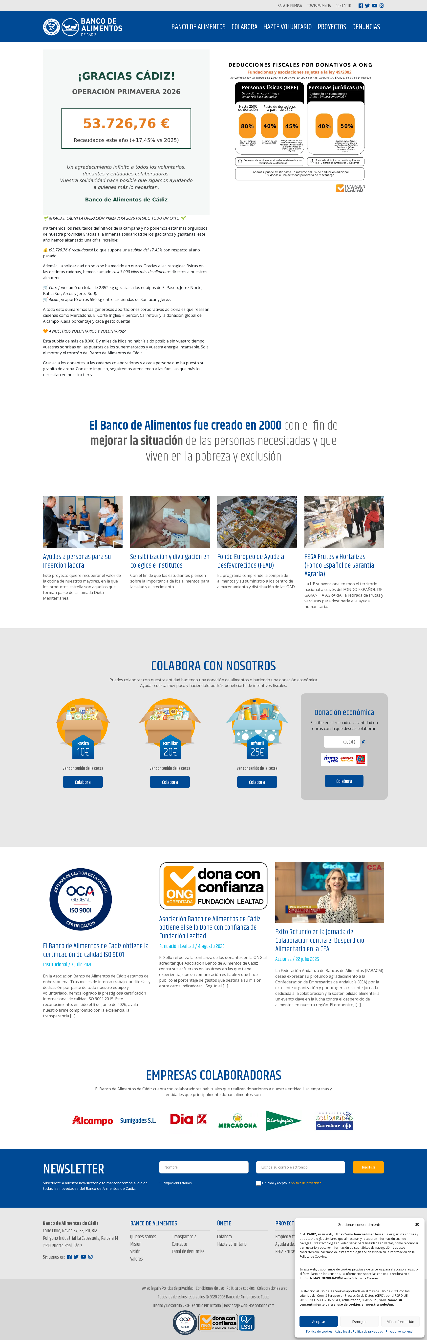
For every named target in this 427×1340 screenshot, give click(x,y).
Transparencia (319, 6)
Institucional (55, 965)
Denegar (359, 1321)
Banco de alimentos (198, 27)
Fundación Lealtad (176, 946)
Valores (136, 1259)
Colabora (244, 27)
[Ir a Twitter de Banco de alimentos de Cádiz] (367, 5)
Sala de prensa (290, 6)
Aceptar (318, 1321)
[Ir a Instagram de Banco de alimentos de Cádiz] (382, 5)
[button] (417, 1224)
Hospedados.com (261, 1305)
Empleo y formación (292, 1237)
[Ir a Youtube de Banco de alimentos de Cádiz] (375, 5)
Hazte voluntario (287, 27)
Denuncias (366, 27)
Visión (135, 1252)
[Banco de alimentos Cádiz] (84, 27)
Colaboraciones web (272, 1288)
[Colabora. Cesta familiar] (170, 723)
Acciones (283, 959)
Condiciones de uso (210, 1288)
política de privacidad (306, 1183)
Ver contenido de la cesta (83, 768)
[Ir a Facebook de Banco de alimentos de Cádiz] (361, 5)
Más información (400, 1321)
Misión (135, 1244)
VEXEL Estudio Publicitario (202, 1305)
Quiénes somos (143, 1237)
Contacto (343, 6)
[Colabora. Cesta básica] (83, 723)
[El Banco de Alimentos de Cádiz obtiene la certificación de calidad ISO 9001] (80, 901)
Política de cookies (319, 1331)
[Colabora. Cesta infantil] (257, 723)
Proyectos (332, 27)
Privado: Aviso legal (399, 1331)
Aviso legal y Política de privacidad (359, 1331)
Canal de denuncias (188, 1252)
